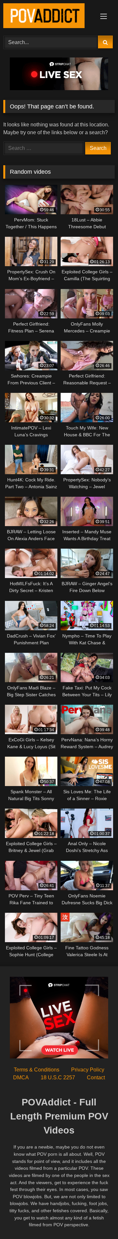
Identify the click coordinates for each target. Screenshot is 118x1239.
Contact (96, 1077)
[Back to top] (97, 1219)
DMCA (21, 1077)
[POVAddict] (48, 16)
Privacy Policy (87, 1069)
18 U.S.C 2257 (58, 1077)
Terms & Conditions (36, 1069)
